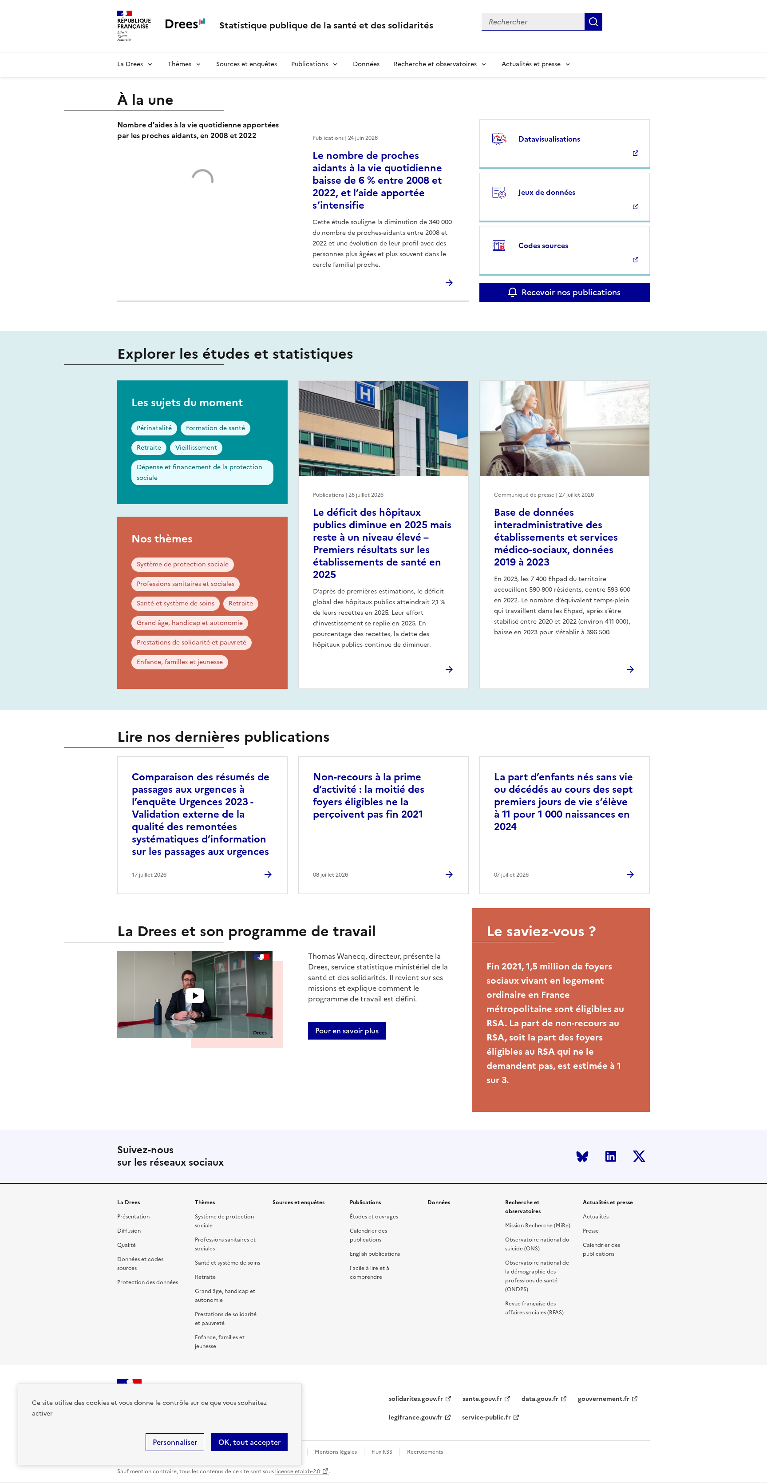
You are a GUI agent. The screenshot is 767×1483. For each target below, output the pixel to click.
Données (366, 64)
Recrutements (425, 1452)
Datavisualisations (549, 139)
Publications (309, 64)
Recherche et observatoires (435, 64)
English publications (375, 1254)
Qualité (126, 1245)
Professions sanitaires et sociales (185, 584)
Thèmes (179, 64)
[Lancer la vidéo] (195, 996)
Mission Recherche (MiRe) (537, 1226)
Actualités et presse (531, 64)
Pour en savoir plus (347, 1030)
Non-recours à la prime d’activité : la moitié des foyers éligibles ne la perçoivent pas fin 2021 (368, 796)
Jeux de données (546, 192)
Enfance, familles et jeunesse (180, 662)
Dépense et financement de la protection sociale (199, 472)
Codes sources (543, 245)
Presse (591, 1231)
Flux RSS (382, 1452)
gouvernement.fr (603, 1399)
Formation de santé (215, 428)
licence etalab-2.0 (297, 1471)
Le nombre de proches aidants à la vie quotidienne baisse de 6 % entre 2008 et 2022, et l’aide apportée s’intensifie (377, 180)
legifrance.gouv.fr (416, 1417)
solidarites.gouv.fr (416, 1399)
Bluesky (582, 1156)
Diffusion (129, 1231)
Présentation (133, 1217)
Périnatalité (154, 428)
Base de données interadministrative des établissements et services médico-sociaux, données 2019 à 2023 (556, 537)
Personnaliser (175, 1442)
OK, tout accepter (249, 1442)
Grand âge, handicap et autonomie (190, 623)
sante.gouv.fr (482, 1399)
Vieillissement (196, 447)
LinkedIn (610, 1156)
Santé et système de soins (175, 603)
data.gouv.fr (540, 1399)
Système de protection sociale (183, 564)
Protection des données (147, 1282)
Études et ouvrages (374, 1217)
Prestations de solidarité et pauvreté (191, 642)
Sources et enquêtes (246, 64)
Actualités (596, 1217)
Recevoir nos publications (571, 292)
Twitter (639, 1156)
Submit (593, 22)
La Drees (130, 64)
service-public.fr (486, 1417)
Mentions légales (336, 1452)
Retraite (149, 447)
